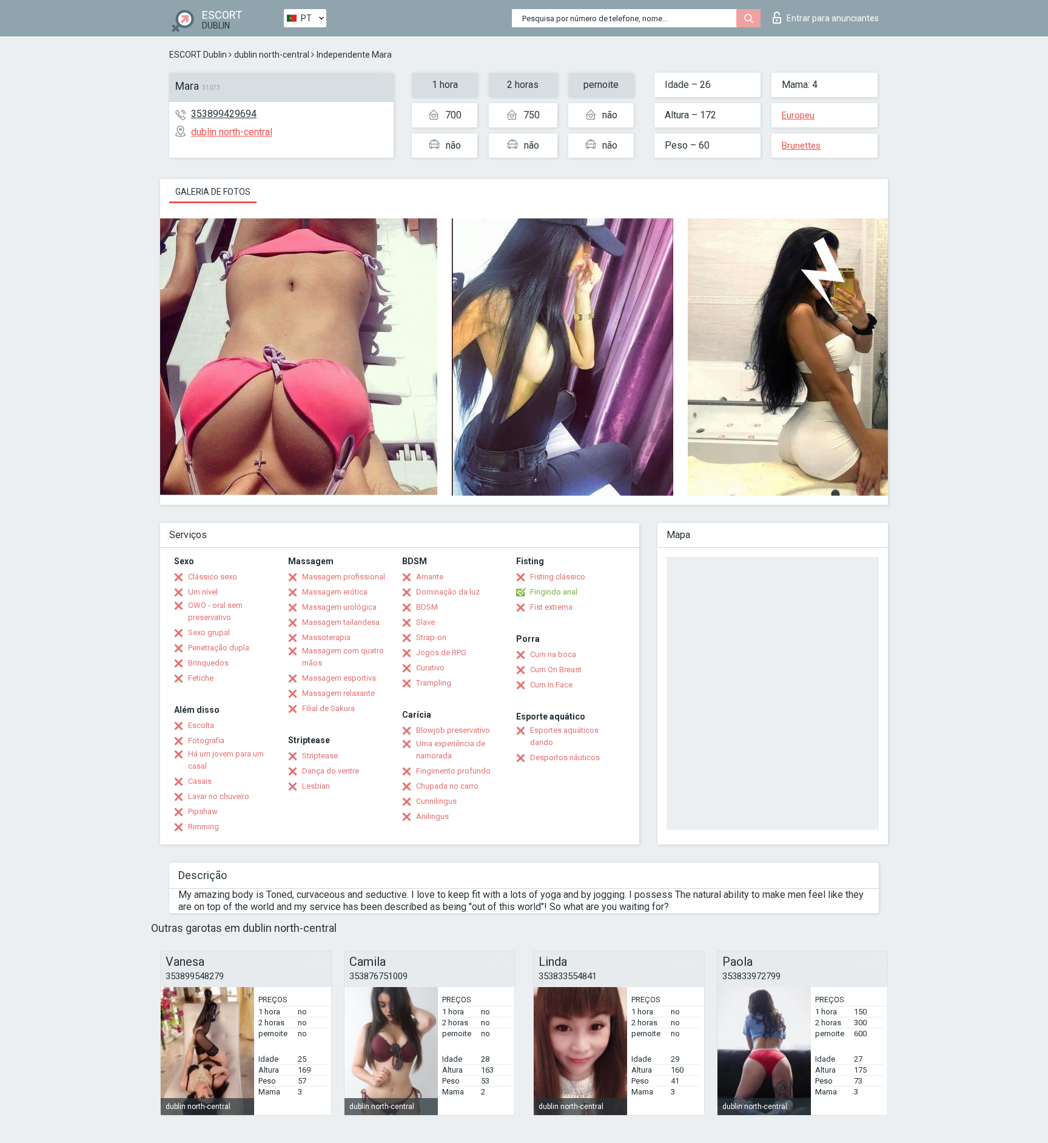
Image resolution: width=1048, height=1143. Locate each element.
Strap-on (431, 637)
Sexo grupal (209, 632)
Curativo (430, 667)
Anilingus (432, 816)
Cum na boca (553, 654)
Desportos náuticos (565, 757)
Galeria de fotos (212, 192)
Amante (429, 576)
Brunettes (801, 145)
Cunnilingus (436, 801)
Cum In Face (551, 684)
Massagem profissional (343, 576)
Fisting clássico (557, 576)
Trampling (433, 682)
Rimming (203, 826)
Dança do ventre (330, 770)
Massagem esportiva (339, 678)
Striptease (320, 755)
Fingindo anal (553, 591)
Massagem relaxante (338, 693)
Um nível (203, 591)
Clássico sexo (212, 576)
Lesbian (316, 786)
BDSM (427, 607)
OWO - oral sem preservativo (215, 611)
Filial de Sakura (328, 708)
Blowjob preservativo (453, 730)
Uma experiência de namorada (450, 749)
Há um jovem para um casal (226, 759)
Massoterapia (326, 637)
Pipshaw (203, 811)
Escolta (201, 725)
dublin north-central (271, 54)
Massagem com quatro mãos (343, 656)
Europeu (798, 115)
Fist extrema (551, 607)
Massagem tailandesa (341, 622)
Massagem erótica (335, 591)
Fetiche (200, 678)
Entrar (833, 18)
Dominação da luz (448, 591)
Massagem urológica (339, 607)
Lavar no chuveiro (218, 796)
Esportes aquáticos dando (564, 736)
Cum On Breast (556, 669)
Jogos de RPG (441, 652)
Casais (200, 781)
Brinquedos (208, 662)
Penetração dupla (218, 647)
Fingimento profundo (453, 770)
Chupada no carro (447, 786)
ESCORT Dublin (198, 54)
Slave (425, 622)
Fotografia (206, 740)
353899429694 (224, 114)
